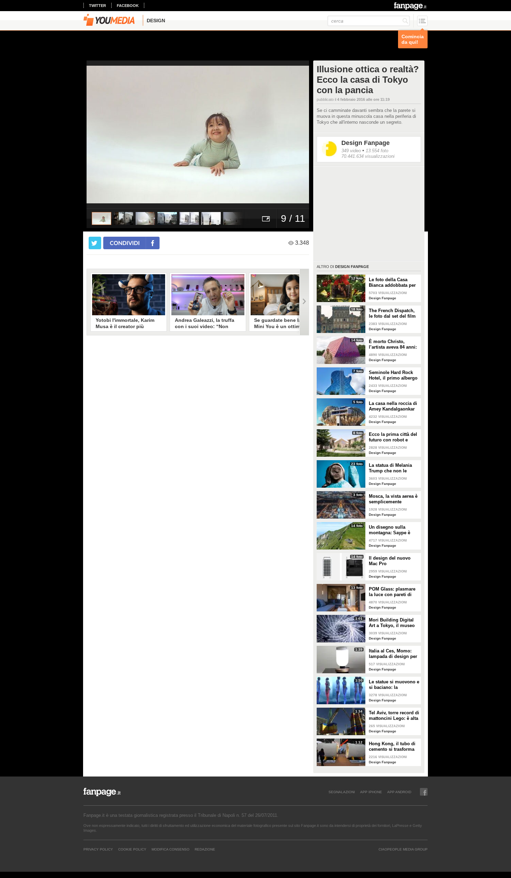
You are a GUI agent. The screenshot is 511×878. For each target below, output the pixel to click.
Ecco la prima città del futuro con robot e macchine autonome (393, 437)
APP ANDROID (399, 792)
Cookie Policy (132, 849)
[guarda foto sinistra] (109, 134)
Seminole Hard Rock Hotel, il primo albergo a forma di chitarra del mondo (393, 375)
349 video (351, 150)
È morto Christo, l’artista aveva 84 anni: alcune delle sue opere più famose (393, 344)
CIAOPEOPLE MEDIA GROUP (403, 849)
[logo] (411, 6)
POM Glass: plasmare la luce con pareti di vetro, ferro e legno (392, 591)
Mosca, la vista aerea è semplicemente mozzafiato (393, 499)
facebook (128, 5)
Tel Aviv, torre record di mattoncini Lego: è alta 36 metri (394, 715)
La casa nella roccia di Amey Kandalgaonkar (393, 406)
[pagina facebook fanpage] (424, 792)
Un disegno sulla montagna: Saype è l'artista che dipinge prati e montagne (390, 530)
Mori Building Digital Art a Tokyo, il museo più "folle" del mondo (392, 622)
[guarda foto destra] (220, 134)
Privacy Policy (98, 849)
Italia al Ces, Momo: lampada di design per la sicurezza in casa (393, 653)
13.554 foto (377, 150)
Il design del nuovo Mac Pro (390, 560)
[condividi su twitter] (95, 243)
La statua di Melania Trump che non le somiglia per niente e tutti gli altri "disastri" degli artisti (392, 468)
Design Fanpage (365, 142)
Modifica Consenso (170, 849)
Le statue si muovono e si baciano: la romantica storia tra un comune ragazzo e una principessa (394, 684)
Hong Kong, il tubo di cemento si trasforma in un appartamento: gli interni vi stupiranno (394, 746)
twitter (97, 5)
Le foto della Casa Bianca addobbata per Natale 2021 (392, 282)
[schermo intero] (266, 218)
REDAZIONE (205, 849)
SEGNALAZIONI (341, 792)
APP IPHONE (371, 792)
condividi (125, 242)
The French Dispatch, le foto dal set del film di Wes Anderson (392, 313)
